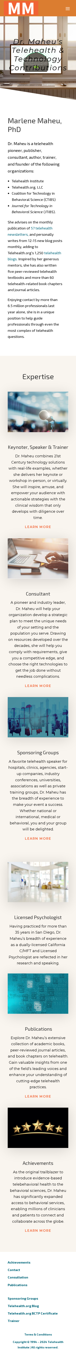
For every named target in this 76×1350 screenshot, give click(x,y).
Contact (14, 1270)
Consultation (18, 1277)
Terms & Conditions (38, 1334)
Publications (17, 1285)
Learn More (38, 527)
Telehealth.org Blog (23, 1306)
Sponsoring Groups (23, 1298)
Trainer (13, 1321)
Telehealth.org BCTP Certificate (33, 1313)
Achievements (19, 1262)
